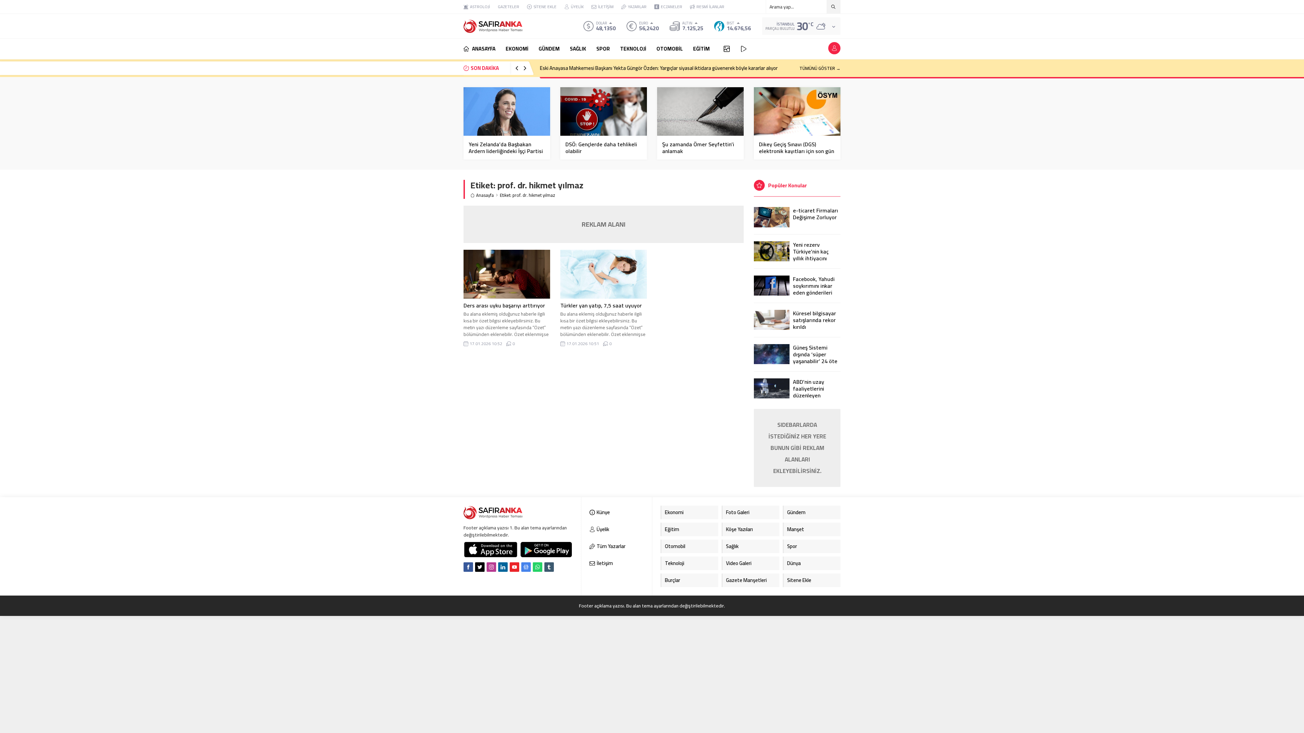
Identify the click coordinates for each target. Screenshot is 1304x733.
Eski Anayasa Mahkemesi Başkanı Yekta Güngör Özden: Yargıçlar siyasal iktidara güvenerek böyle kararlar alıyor (659, 68)
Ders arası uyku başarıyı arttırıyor (504, 305)
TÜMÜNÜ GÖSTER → (819, 68)
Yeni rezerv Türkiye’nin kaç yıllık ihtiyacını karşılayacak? (811, 254)
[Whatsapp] (537, 567)
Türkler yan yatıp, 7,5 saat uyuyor (601, 305)
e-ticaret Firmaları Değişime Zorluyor (815, 214)
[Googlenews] (526, 567)
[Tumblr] (549, 567)
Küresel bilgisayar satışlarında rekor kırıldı (814, 320)
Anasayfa (485, 195)
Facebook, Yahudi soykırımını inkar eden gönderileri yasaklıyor (814, 289)
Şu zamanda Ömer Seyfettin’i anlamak (698, 147)
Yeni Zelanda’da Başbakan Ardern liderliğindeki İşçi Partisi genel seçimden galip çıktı (506, 151)
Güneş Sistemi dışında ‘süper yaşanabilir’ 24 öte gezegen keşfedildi (816, 357)
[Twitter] (480, 567)
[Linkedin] (503, 567)
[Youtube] (514, 567)
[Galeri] (727, 49)
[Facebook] (468, 567)
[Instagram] (491, 567)
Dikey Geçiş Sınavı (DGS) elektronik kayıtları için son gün (796, 147)
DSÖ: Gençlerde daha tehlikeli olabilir (601, 147)
